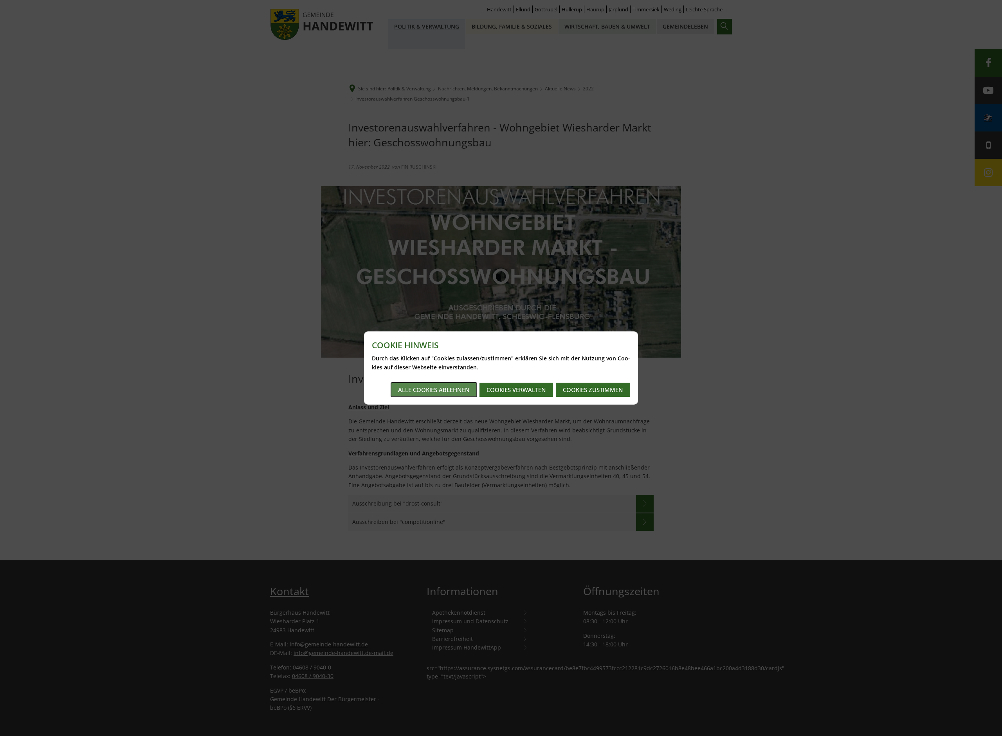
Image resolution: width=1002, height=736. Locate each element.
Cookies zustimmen (593, 390)
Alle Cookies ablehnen (434, 390)
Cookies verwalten (516, 390)
